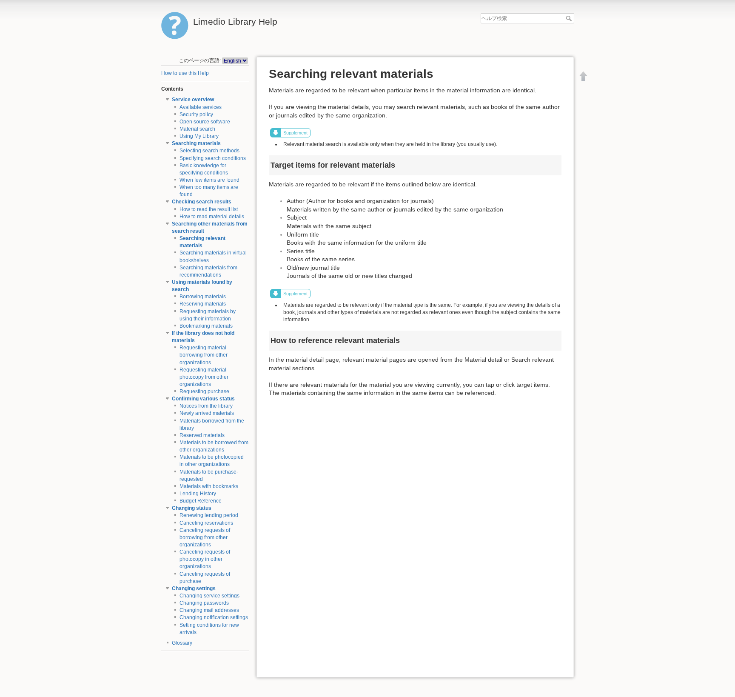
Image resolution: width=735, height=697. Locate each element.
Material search (197, 129)
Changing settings (194, 588)
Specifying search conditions (212, 158)
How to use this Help (185, 73)
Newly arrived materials (206, 413)
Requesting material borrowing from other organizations (203, 355)
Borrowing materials (202, 297)
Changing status (191, 508)
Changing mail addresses (209, 610)
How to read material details (211, 217)
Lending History (197, 494)
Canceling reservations (206, 523)
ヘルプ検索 (570, 18)
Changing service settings (209, 596)
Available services (200, 107)
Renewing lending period (208, 515)
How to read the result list (208, 209)
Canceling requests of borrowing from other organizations (204, 537)
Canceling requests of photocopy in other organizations (204, 559)
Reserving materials (202, 304)
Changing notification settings (213, 617)
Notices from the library (206, 406)
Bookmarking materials (206, 326)
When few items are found (209, 180)
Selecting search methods (209, 151)
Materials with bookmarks (208, 486)
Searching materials (196, 143)
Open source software (204, 122)
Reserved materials (202, 435)
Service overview (193, 100)
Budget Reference (200, 501)
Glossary (182, 643)
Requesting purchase (204, 391)
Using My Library (199, 136)
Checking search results (201, 202)
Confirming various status (203, 399)
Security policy (196, 114)
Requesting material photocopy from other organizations (203, 377)
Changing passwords (204, 603)
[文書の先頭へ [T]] (583, 76)
